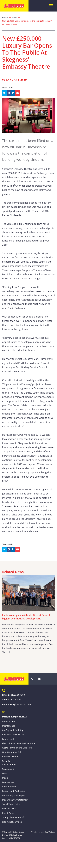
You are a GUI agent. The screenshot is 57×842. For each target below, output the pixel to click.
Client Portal (8, 813)
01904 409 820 (15, 699)
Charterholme (9, 786)
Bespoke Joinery (10, 756)
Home (5, 17)
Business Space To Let (13, 734)
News (14, 17)
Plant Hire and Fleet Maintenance (18, 743)
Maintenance (8, 725)
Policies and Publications (14, 791)
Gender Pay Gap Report (13, 795)
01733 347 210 (24, 704)
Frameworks (8, 782)
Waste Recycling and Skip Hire (17, 747)
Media (5, 777)
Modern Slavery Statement (15, 799)
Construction (8, 721)
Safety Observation (11, 817)
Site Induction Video (12, 821)
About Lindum (9, 764)
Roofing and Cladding (12, 730)
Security (6, 761)
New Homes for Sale (12, 752)
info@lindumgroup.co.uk (14, 716)
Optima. (51, 832)
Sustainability (8, 769)
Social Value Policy (11, 804)
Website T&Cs (9, 808)
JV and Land (8, 739)
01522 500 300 (18, 694)
